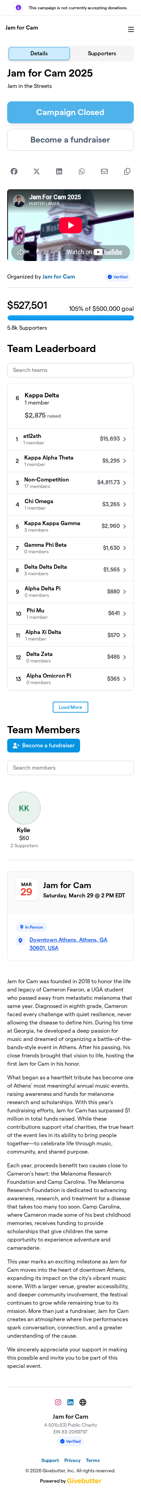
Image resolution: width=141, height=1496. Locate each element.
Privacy (72, 1460)
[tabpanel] (70, 721)
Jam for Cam (21, 28)
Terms (93, 1460)
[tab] (39, 53)
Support (50, 1460)
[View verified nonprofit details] (117, 277)
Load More (70, 707)
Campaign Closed (70, 112)
